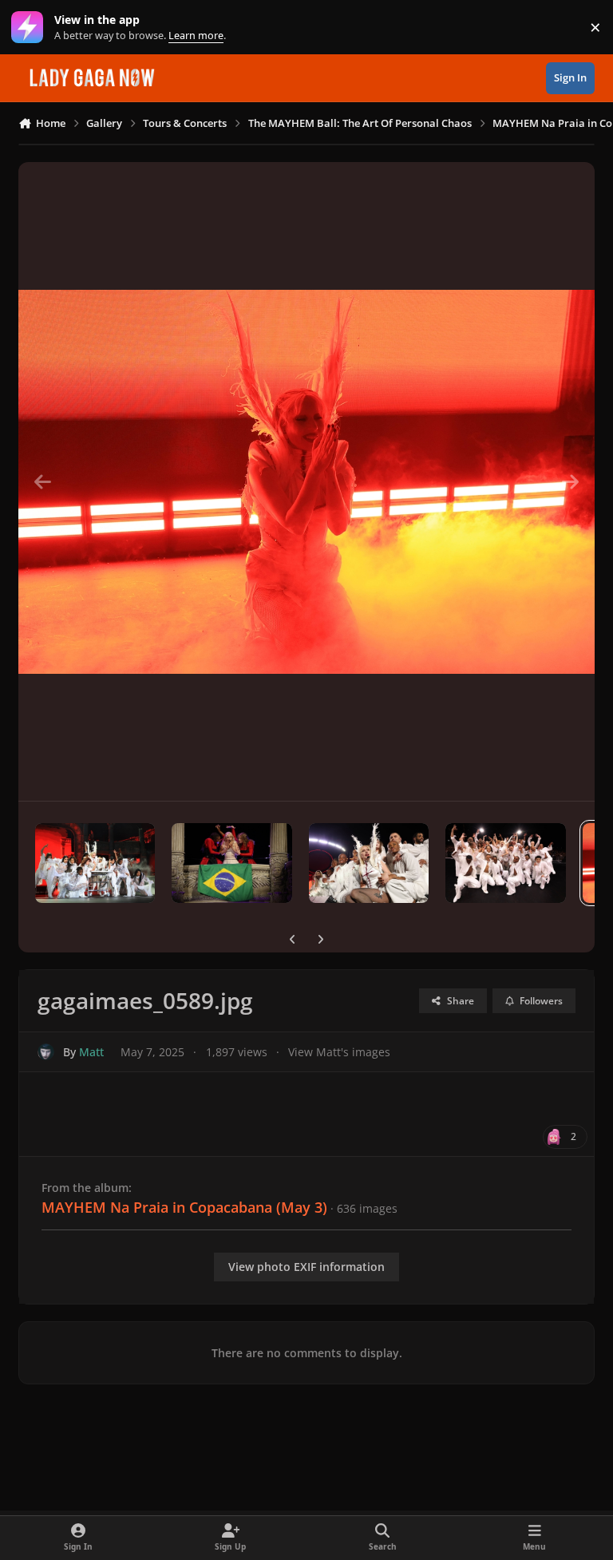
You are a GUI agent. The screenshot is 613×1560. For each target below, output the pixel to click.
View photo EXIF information (306, 1266)
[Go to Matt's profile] (46, 1051)
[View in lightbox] (306, 481)
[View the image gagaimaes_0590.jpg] (505, 863)
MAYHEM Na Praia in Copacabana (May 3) (184, 1207)
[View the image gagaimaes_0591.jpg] (369, 863)
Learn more (30, 27)
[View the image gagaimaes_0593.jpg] (95, 863)
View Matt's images (339, 1051)
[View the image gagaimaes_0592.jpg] (231, 863)
